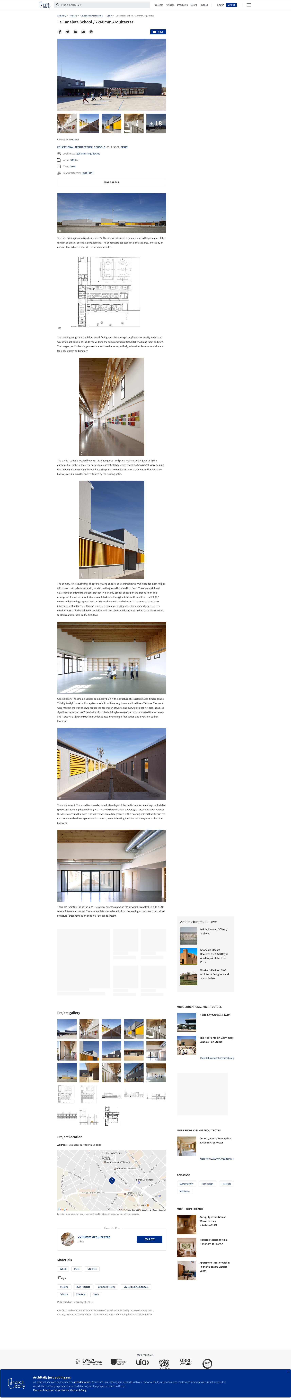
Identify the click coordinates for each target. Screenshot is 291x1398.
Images (204, 5)
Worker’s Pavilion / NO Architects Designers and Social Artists (214, 974)
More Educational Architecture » (217, 1058)
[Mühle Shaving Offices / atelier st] (188, 936)
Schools (99, 147)
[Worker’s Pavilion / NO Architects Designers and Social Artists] (188, 976)
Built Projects (83, 1287)
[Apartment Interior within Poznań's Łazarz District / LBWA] (186, 1270)
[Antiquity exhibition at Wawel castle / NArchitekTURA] (186, 1224)
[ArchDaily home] (45, 5)
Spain (124, 147)
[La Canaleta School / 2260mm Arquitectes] (67, 1029)
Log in (220, 5)
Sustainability (186, 1184)
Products (182, 5)
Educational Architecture (75, 147)
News (193, 5)
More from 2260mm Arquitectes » (217, 1159)
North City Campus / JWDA (215, 1015)
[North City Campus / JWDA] (186, 1022)
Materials (226, 1184)
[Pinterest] (91, 31)
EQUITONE (88, 173)
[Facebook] (59, 31)
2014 (72, 166)
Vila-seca (80, 1294)
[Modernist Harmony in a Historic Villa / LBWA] (186, 1247)
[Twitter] (67, 31)
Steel (76, 1269)
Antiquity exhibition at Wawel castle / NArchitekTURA (213, 1221)
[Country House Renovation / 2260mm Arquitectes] (186, 1146)
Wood (63, 1269)
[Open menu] (249, 5)
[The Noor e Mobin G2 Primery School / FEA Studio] (186, 1045)
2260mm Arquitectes (88, 154)
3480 (73, 160)
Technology (208, 1184)
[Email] (83, 31)
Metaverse (185, 1191)
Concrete (92, 1269)
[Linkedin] (75, 31)
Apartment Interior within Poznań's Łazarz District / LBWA (215, 1267)
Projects (158, 5)
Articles (170, 5)
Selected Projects (106, 1287)
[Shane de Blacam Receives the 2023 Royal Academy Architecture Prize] (188, 956)
